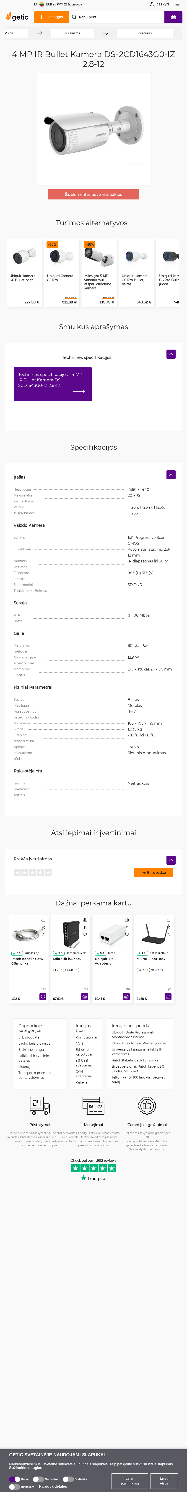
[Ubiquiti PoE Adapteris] (112, 934)
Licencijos (26, 1066)
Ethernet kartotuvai (84, 1051)
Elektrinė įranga (31, 1049)
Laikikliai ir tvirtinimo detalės (35, 1058)
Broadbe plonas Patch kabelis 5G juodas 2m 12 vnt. (138, 1068)
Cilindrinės (145, 33)
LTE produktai (29, 1037)
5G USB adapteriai (84, 1062)
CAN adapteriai (84, 1073)
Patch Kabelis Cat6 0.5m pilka (27, 961)
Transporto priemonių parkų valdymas (36, 1075)
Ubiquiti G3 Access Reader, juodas (139, 1043)
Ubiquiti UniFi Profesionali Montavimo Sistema (133, 1034)
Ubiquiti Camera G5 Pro (60, 278)
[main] (18, 17)
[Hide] (171, 354)
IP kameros (72, 33)
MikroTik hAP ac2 (67, 959)
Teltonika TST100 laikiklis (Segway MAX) (138, 1079)
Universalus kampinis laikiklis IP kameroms (137, 1051)
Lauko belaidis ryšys (34, 1043)
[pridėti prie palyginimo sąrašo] (43, 920)
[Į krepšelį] (84, 996)
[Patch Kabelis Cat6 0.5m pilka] (28, 934)
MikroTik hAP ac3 (151, 959)
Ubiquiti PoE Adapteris (105, 961)
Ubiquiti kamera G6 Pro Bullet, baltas (135, 280)
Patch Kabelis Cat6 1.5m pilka (135, 1060)
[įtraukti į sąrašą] (43, 935)
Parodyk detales (53, 1486)
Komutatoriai (86, 1037)
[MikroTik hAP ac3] (154, 934)
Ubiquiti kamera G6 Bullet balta (22, 278)
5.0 (18, 953)
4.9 (143, 953)
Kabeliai (82, 1082)
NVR (79, 1043)
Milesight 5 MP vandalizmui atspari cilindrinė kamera (97, 282)
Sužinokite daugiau (25, 1468)
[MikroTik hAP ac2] (70, 934)
